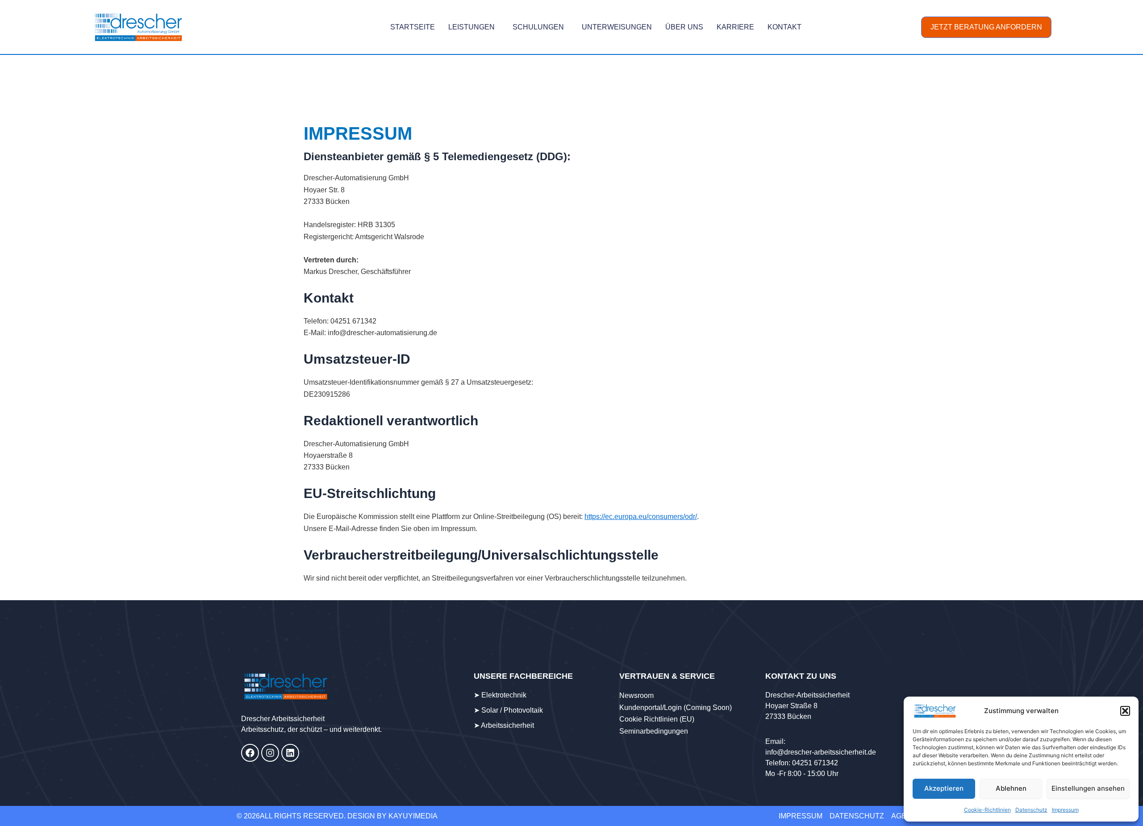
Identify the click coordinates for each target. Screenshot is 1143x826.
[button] (1125, 710)
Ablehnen (1011, 788)
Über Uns (684, 27)
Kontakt (784, 27)
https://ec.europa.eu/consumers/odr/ (640, 516)
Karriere (735, 27)
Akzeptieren (944, 788)
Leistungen (471, 27)
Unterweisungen (617, 27)
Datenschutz (1031, 809)
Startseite (412, 27)
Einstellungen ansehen (1088, 788)
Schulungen (538, 27)
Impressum (1065, 809)
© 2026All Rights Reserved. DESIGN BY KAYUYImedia (337, 816)
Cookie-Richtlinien (987, 809)
